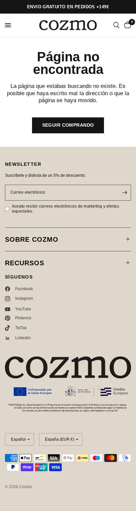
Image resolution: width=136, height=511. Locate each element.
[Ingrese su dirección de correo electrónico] (124, 193)
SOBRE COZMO (31, 239)
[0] (126, 25)
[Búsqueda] (116, 25)
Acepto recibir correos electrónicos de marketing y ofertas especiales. (65, 209)
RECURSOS (24, 263)
